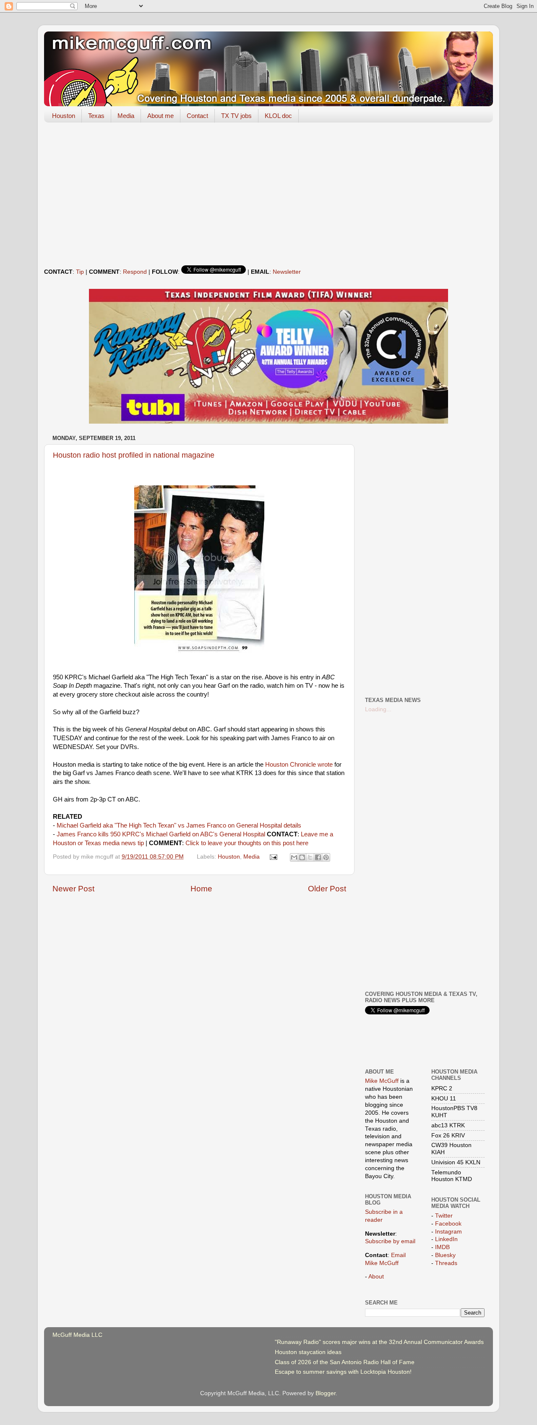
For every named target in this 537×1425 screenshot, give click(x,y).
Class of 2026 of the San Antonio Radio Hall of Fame (344, 1362)
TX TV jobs (236, 115)
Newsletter (287, 272)
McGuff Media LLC (77, 1335)
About (376, 1276)
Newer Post (73, 888)
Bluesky (445, 1255)
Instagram (448, 1232)
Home (201, 888)
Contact (197, 115)
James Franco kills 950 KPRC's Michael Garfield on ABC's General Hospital (161, 834)
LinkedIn (446, 1239)
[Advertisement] (268, 194)
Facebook (448, 1224)
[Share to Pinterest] (326, 857)
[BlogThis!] (302, 857)
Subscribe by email (390, 1241)
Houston (63, 115)
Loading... (378, 709)
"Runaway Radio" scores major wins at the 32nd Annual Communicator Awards (379, 1342)
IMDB (442, 1247)
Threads (446, 1263)
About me (160, 115)
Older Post (327, 888)
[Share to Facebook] (318, 857)
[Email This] (294, 857)
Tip (80, 272)
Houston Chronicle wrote (299, 764)
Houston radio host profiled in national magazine (133, 455)
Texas (96, 115)
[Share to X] (310, 857)
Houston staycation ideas (308, 1352)
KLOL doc (278, 115)
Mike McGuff (382, 1081)
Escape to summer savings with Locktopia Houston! (343, 1372)
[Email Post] (273, 857)
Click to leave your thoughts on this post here (246, 843)
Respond (135, 272)
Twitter (444, 1216)
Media (125, 115)
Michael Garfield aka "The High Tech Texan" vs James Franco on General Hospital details (179, 825)
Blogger (325, 1393)
